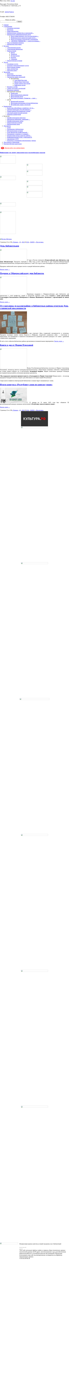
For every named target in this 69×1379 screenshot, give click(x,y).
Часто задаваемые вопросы (15, 42)
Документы (7, 126)
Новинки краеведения (14, 114)
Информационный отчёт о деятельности (19, 137)
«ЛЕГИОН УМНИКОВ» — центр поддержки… (25, 41)
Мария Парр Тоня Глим (21, 82)
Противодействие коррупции (13, 144)
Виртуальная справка (13, 67)
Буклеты (13, 57)
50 (33, 242)
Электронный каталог (14, 47)
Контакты (10, 29)
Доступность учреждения (11, 142)
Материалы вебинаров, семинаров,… (18, 119)
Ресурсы (6, 46)
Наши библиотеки (12, 31)
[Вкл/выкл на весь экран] (23, 1247)
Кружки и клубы (12, 87)
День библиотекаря (9, 246)
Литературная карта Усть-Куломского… (19, 109)
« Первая (15, 242)
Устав (9, 127)
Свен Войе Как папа (20, 80)
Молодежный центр (17, 96)
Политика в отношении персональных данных (21, 140)
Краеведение (8, 106)
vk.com (13, 1)
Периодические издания (14, 60)
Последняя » (40, 242)
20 (22, 242)
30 (31, 242)
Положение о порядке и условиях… (18, 134)
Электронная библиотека (15, 49)
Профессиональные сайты (15, 121)
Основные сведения (13, 28)
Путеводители (15, 56)
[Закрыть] (20, 1247)
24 (28, 242)
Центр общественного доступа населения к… (25, 36)
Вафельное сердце (20, 85)
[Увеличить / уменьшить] (25, 1247)
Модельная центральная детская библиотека (24, 103)
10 (20, 242)
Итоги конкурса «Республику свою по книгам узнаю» (26, 384)
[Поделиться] (22, 1247)
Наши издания (11, 51)
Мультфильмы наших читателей (20, 104)
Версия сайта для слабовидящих (14, 148)
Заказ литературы (12, 69)
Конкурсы (10, 73)
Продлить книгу (12, 70)
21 (24, 242)
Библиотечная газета (13, 124)
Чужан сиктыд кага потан (22, 83)
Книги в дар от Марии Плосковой (16, 345)
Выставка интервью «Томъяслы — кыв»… (24, 98)
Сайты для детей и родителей (16, 88)
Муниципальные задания (15, 131)
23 (27, 242)
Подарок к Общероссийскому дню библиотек (22, 273)
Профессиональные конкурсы (16, 117)
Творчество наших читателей (16, 77)
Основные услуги (12, 64)
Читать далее (5, 269)
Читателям (7, 72)
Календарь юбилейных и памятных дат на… (20, 108)
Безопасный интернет (17, 101)
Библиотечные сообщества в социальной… (20, 33)
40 (32, 242)
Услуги (6, 62)
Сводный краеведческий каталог (17, 113)
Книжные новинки (13, 90)
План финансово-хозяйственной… (17, 132)
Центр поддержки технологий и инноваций (24, 39)
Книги (13, 52)
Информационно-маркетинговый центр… (24, 38)
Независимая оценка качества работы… (19, 135)
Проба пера (14, 93)
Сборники (14, 59)
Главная (6, 25)
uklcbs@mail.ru (9, 12)
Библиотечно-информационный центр (19, 34)
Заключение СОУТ (13, 139)
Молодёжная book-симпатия (19, 95)
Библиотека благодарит (14, 44)
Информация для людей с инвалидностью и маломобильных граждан (22, 152)
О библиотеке (8, 26)
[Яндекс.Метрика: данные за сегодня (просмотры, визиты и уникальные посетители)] (6, 239)
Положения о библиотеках (15, 129)
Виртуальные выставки (14, 75)
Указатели (14, 54)
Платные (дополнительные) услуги (18, 65)
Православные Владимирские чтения (18, 111)
